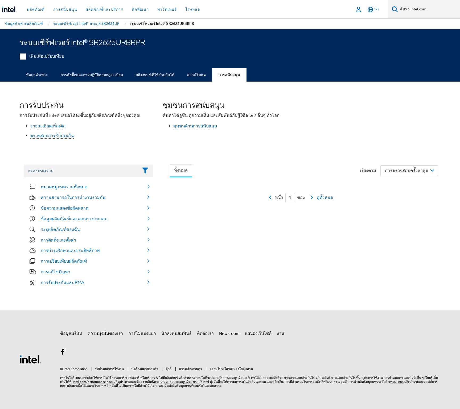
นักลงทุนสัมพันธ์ (176, 333)
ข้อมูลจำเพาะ (37, 75)
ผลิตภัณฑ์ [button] (36, 9)
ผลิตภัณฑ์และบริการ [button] (104, 9)
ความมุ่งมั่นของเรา (105, 333)
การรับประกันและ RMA (62, 282)
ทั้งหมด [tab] (181, 170)
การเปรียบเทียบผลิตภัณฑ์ (64, 261)
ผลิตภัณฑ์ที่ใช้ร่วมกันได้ (155, 75)
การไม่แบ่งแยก (142, 333)
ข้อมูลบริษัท (71, 333)
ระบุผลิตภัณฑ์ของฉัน (60, 229)
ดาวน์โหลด (196, 75)
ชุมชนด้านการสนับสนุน (195, 126)
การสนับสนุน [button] (65, 9)
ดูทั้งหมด (325, 197)
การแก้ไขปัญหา (55, 271)
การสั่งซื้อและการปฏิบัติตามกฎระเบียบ (92, 75)
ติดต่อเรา (205, 333)
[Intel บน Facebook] (62, 353)
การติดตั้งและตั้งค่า (58, 240)
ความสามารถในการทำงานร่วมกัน (73, 197)
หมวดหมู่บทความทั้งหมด (64, 186)
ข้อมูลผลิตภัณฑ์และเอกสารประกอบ (74, 218)
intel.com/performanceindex (93, 382)
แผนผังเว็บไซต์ (258, 333)
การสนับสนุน (229, 74)
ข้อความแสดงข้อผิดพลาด (64, 208)
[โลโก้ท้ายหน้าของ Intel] (30, 359)
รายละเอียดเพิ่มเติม (48, 126)
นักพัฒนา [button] (140, 9)
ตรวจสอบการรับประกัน (52, 135)
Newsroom (229, 333)
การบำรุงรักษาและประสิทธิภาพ (70, 250)
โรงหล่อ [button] (192, 9)
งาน (280, 333)
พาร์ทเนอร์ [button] (167, 9)
